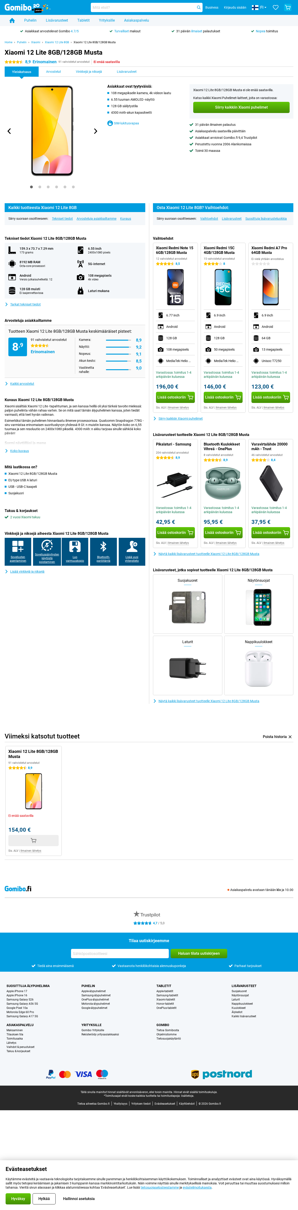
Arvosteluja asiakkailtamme (96, 218)
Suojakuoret (239, 991)
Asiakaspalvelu (136, 20)
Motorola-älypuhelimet (95, 1003)
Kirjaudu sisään (235, 7)
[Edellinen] (9, 131)
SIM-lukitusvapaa (126, 123)
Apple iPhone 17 (17, 991)
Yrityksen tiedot (141, 1103)
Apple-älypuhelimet (93, 991)
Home (8, 42)
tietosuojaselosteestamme (160, 1187)
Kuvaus (125, 218)
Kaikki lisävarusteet (244, 1016)
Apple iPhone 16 (17, 995)
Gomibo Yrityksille (92, 1030)
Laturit (236, 999)
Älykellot (237, 1012)
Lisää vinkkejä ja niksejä (27, 571)
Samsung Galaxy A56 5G (22, 1003)
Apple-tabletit (164, 991)
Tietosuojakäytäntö (168, 1038)
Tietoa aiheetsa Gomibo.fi (93, 1103)
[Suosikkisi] (275, 7)
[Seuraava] (95, 131)
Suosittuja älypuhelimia (28, 986)
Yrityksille (107, 20)
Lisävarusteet (57, 20)
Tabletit (83, 20)
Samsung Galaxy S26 (20, 999)
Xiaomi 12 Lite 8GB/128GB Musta (95, 42)
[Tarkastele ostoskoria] (287, 7)
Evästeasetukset (165, 1103)
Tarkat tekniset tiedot (25, 304)
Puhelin (30, 20)
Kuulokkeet (239, 1008)
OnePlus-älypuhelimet (95, 999)
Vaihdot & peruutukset (20, 1047)
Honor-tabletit (165, 1003)
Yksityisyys (120, 1103)
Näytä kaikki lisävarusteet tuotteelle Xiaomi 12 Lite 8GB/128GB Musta (209, 554)
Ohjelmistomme (166, 1034)
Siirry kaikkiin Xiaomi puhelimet (181, 418)
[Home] (12, 20)
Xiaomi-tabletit (165, 999)
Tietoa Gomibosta (167, 1030)
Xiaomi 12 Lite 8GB (57, 42)
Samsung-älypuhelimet (96, 995)
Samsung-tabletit (167, 995)
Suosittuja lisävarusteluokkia (266, 218)
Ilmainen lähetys (178, 407)
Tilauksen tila (15, 1034)
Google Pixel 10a (17, 1008)
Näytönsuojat (240, 995)
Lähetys (11, 1042)
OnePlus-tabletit (166, 1008)
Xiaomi (35, 42)
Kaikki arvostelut (22, 384)
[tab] (31, 187)
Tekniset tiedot (62, 218)
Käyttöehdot (187, 1103)
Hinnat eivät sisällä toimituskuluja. (195, 1092)
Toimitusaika (15, 1038)
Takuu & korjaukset (18, 1051)
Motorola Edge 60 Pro (20, 1012)
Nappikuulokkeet (242, 1003)
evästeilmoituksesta (197, 1187)
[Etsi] (199, 7)
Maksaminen (15, 1030)
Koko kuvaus (19, 451)
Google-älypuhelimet (94, 1008)
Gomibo (162, 1025)
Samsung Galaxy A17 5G (22, 1016)
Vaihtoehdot (209, 218)
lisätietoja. (187, 1095)
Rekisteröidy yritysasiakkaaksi (100, 1034)
